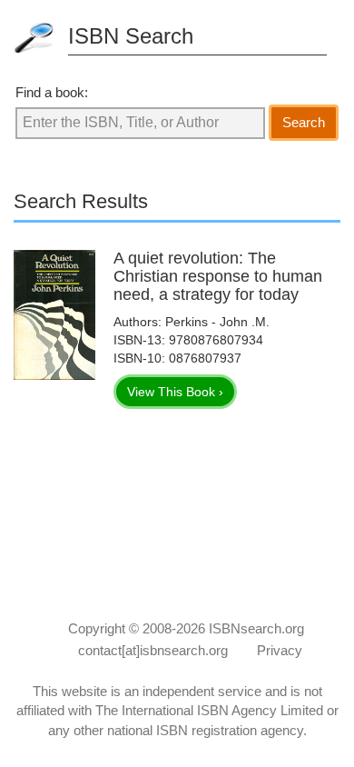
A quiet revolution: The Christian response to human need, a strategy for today (217, 276)
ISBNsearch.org (256, 628)
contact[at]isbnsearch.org (153, 650)
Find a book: (51, 92)
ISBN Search (130, 36)
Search (303, 122)
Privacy (279, 650)
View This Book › (175, 391)
